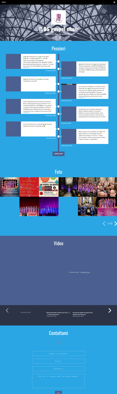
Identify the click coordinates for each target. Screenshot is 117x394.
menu (4, 2)
